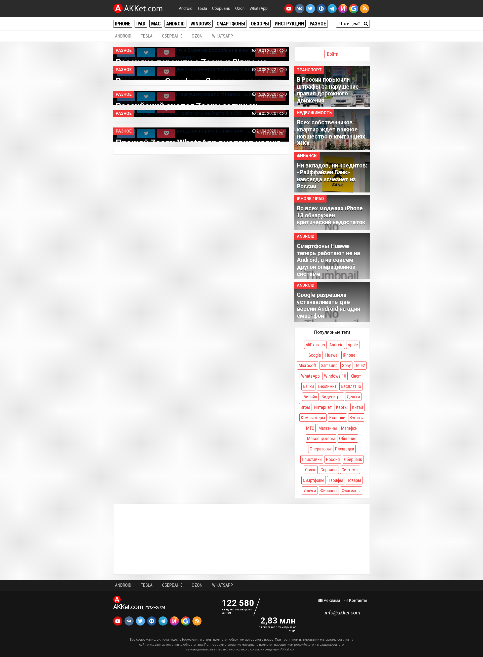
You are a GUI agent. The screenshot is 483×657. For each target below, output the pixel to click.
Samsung (329, 365)
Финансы (307, 155)
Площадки (344, 448)
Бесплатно (351, 386)
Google (314, 355)
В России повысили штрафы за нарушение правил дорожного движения (328, 90)
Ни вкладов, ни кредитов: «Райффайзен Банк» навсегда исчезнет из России (332, 176)
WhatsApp (259, 8)
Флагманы (351, 490)
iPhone (123, 24)
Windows (200, 24)
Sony (346, 365)
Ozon (240, 8)
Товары (354, 480)
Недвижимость (314, 112)
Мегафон (349, 428)
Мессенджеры (321, 438)
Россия (333, 459)
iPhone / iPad (310, 198)
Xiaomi (356, 376)
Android (185, 8)
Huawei (332, 355)
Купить (356, 417)
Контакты (357, 600)
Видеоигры (331, 396)
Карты (342, 407)
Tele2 (360, 365)
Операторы (320, 448)
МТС (310, 428)
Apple (353, 344)
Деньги (353, 396)
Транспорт (309, 70)
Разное (318, 24)
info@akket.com (342, 613)
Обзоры (260, 24)
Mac (155, 24)
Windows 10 (335, 376)
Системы (350, 469)
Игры (305, 407)
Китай (357, 407)
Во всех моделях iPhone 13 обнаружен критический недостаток (331, 215)
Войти (332, 54)
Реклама (331, 600)
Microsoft (307, 365)
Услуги (309, 490)
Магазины (327, 428)
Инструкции (289, 24)
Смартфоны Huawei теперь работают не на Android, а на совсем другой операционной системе (328, 260)
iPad (140, 24)
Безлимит (327, 386)
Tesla (202, 8)
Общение (347, 438)
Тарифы (336, 480)
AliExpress (315, 344)
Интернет (323, 407)
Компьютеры (313, 417)
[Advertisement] (241, 539)
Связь (310, 469)
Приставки (312, 459)
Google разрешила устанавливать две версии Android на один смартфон (328, 305)
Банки (308, 386)
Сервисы (328, 469)
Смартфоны (231, 24)
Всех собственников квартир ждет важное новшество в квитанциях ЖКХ (331, 133)
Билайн (310, 396)
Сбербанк (221, 8)
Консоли (337, 417)
